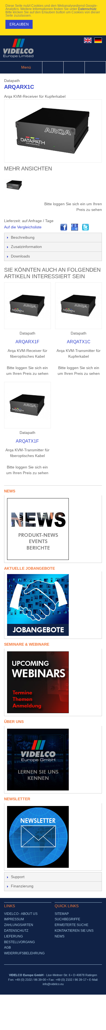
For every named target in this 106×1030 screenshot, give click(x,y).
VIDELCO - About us (21, 914)
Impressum (14, 919)
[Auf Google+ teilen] (74, 227)
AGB (7, 947)
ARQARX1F (27, 341)
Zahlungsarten (18, 925)
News (59, 936)
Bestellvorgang (19, 942)
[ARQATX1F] (27, 405)
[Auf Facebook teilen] (63, 227)
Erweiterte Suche (71, 925)
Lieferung (13, 936)
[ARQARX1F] (27, 305)
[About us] (53, 759)
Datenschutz (87, 9)
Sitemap (62, 914)
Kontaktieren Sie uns (74, 931)
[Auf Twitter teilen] (85, 227)
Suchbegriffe (67, 919)
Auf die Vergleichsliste (23, 227)
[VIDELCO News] (53, 529)
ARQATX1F (27, 441)
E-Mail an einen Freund (53, 227)
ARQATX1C (79, 341)
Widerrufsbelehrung (24, 953)
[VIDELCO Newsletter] (53, 837)
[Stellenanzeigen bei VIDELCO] (53, 605)
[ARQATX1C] (78, 305)
